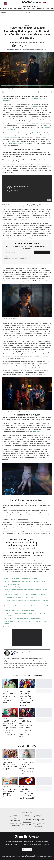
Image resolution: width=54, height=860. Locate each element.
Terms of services (21, 255)
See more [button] (22, 549)
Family (10, 8)
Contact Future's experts (19, 841)
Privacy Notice (44, 255)
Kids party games (15, 825)
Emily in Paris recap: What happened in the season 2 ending (21, 578)
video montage (23, 561)
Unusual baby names (15, 820)
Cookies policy (18, 844)
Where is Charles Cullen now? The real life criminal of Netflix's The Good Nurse (26, 600)
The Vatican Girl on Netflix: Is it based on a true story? (19, 610)
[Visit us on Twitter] (40, 2)
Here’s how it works (42, 49)
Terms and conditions (42, 841)
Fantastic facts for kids (15, 823)
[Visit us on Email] (45, 2)
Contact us (31, 841)
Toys (47, 8)
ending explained (11, 137)
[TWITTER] (12, 654)
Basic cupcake (27, 822)
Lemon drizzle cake (27, 817)
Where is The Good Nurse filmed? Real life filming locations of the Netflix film (25, 603)
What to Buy (40, 8)
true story (16, 143)
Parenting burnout (38, 817)
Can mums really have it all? (38, 824)
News (4, 8)
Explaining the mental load (38, 820)
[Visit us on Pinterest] (43, 2)
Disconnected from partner (38, 827)
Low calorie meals (27, 824)
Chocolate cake (27, 819)
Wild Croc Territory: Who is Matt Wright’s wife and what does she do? (23, 618)
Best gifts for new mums (45, 12)
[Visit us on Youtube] (46, 2)
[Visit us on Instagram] (41, 2)
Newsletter (49, 92)
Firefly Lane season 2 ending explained (15, 587)
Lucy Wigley (20, 46)
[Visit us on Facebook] (39, 2)
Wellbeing (27, 8)
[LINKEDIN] (15, 654)
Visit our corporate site (44, 855)
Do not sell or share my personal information (36, 844)
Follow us (41, 92)
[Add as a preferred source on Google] (27, 849)
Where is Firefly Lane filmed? (12, 584)
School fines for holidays (29, 12)
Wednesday (34, 106)
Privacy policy (9, 844)
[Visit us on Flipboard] (44, 2)
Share (6, 92)
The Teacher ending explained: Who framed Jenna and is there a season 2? (25, 581)
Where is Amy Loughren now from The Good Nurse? (18, 597)
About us (8, 841)
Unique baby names (14, 12)
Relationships (18, 8)
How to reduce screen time (15, 817)
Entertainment (27, 25)
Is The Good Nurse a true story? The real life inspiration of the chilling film (24, 594)
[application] (27, 637)
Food (33, 8)
